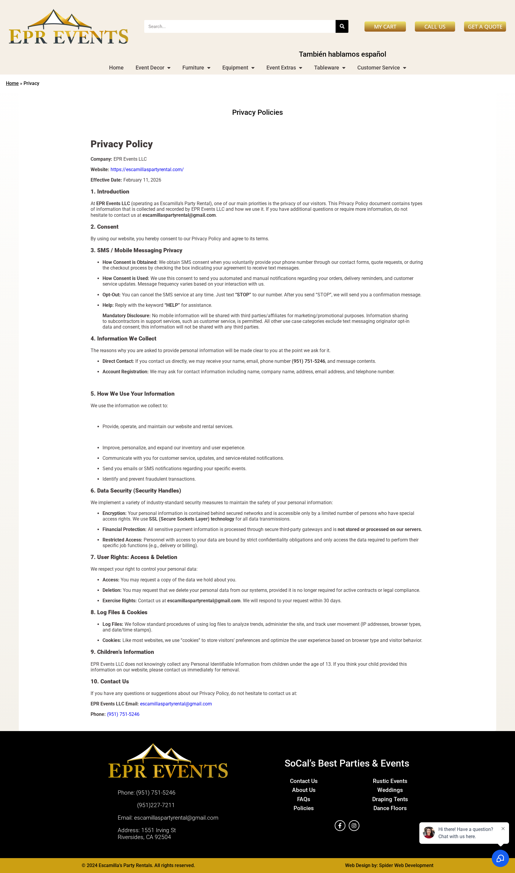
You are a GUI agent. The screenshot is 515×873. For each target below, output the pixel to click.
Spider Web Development (406, 865)
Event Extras (281, 67)
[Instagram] (354, 825)
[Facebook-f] (340, 825)
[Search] (342, 26)
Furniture (193, 67)
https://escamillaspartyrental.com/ (147, 169)
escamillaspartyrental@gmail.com (176, 704)
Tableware (326, 67)
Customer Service (378, 67)
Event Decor (150, 67)
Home (116, 67)
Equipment (235, 67)
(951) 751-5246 (123, 714)
